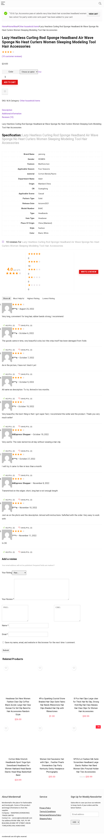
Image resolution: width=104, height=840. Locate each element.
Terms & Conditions (48, 811)
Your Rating (7, 572)
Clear (39, 72)
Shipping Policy (46, 819)
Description (7, 110)
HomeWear (13, 26)
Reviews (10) (7, 117)
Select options (18, 782)
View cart (93, 14)
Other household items (29, 26)
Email (5, 634)
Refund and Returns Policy (50, 815)
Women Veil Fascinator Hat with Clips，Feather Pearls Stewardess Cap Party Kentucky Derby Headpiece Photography (52, 765)
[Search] (100, 3)
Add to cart (10, 82)
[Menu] (3, 3)
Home (4, 26)
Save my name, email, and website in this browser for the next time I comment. (40, 642)
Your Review (8, 599)
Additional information (11, 113)
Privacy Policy (45, 808)
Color (10, 72)
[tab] (52, 110)
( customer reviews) (12, 56)
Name (5, 625)
